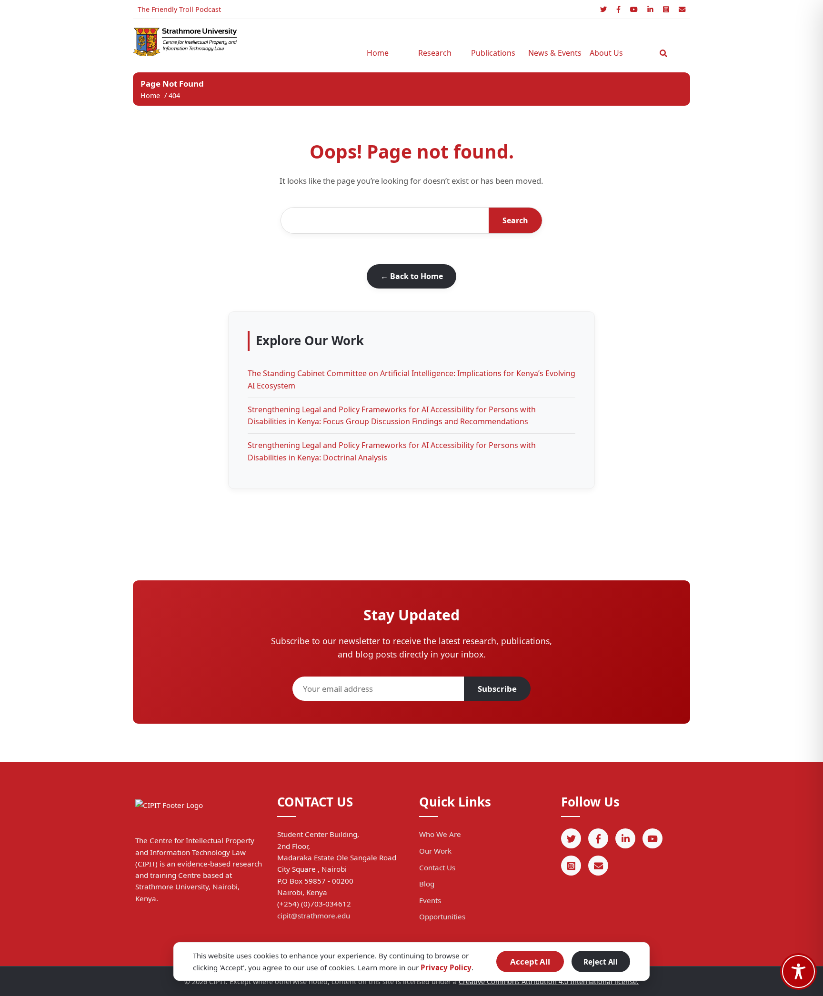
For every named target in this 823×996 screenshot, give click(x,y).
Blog (426, 883)
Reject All (600, 961)
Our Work (435, 851)
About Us (606, 53)
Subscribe (497, 688)
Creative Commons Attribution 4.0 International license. (549, 981)
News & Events (552, 53)
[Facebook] (618, 9)
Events (430, 900)
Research (435, 53)
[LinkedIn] (650, 9)
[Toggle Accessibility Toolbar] (798, 971)
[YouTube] (634, 9)
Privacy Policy (446, 967)
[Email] (682, 9)
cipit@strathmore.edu (313, 915)
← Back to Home (412, 276)
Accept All (530, 961)
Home (378, 53)
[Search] (663, 53)
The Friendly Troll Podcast (179, 9)
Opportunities (442, 916)
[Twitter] (603, 9)
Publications (493, 53)
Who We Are (440, 834)
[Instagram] (666, 9)
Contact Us (437, 867)
